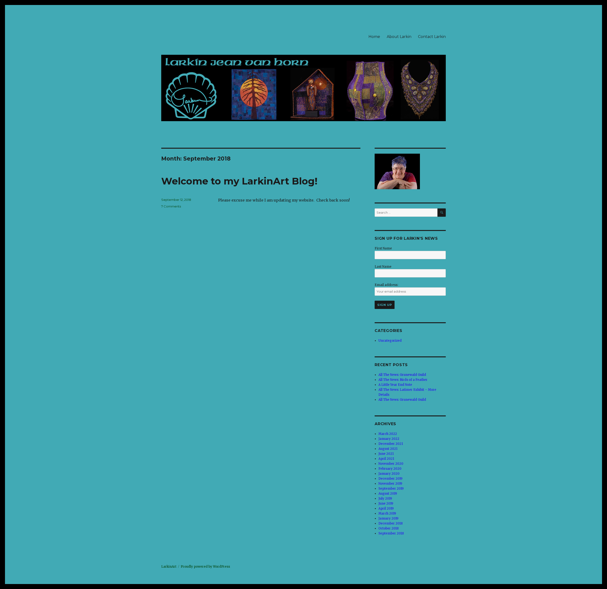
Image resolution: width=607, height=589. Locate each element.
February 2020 (389, 469)
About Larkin (399, 36)
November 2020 (390, 464)
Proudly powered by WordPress (205, 567)
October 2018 (388, 528)
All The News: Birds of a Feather (403, 380)
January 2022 (388, 439)
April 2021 (386, 459)
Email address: (386, 285)
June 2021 (386, 454)
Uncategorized (390, 341)
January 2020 (389, 474)
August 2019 (387, 494)
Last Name (383, 267)
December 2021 (390, 444)
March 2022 (387, 434)
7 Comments (171, 206)
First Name (383, 248)
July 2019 (385, 499)
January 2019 (388, 518)
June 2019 (385, 504)
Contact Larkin (432, 36)
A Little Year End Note (395, 385)
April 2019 (386, 508)
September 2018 (391, 533)
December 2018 (390, 523)
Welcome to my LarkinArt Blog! (239, 181)
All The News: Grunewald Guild (402, 375)
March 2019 (387, 513)
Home (374, 36)
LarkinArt (168, 567)
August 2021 (387, 449)
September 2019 (391, 489)
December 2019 (390, 479)
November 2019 (390, 484)
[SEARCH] (441, 212)
